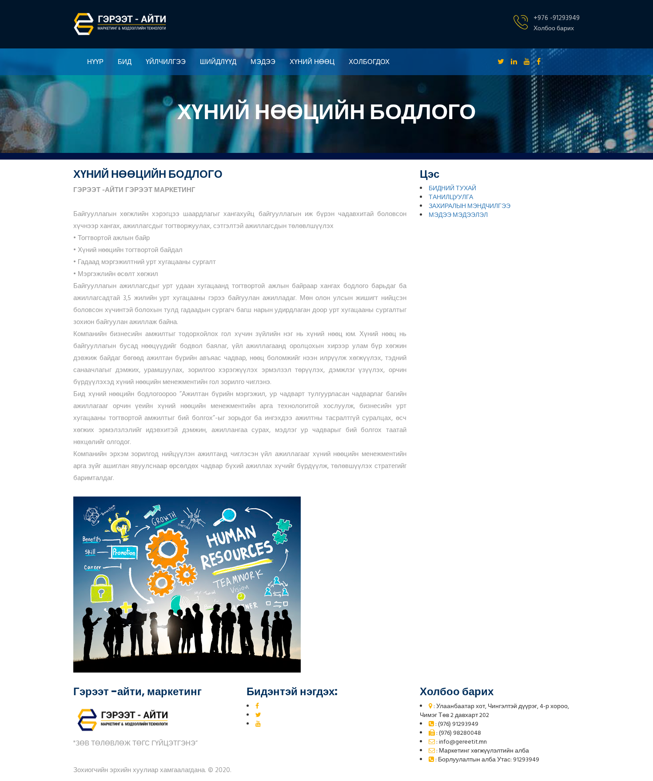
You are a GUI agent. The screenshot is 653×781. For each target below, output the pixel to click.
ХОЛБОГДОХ (369, 61)
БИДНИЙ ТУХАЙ (452, 189)
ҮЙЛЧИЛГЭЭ (166, 61)
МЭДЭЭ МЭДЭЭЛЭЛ (458, 215)
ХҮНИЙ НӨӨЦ (312, 61)
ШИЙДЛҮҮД (218, 61)
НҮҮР (95, 61)
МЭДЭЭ (263, 61)
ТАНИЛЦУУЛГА (451, 197)
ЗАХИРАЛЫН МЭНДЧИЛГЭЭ (469, 206)
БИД (124, 61)
